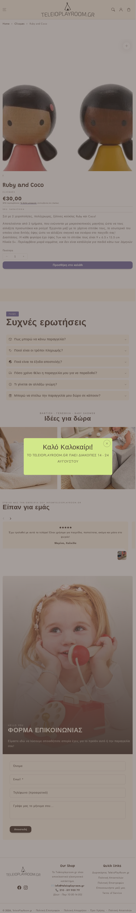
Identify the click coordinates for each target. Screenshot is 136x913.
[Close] (106, 443)
